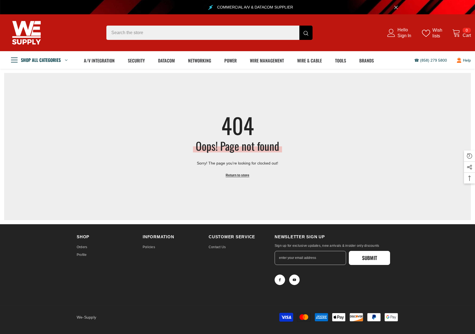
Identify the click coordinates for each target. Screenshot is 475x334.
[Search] (209, 33)
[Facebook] (280, 280)
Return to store (237, 175)
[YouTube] (294, 280)
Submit (369, 257)
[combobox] (202, 33)
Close (396, 7)
